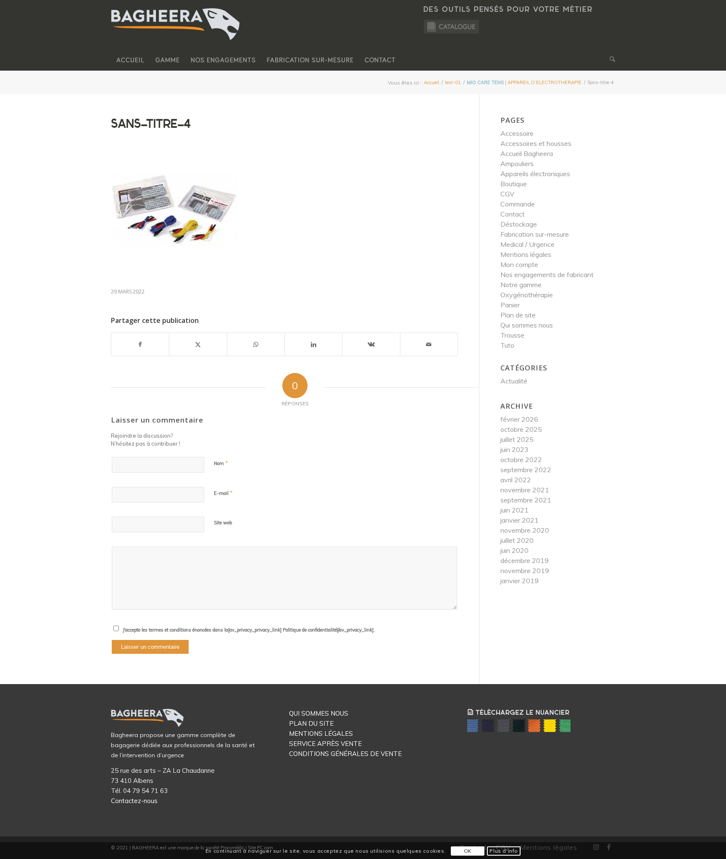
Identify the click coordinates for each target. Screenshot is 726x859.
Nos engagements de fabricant (547, 274)
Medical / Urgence (527, 244)
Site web (223, 523)
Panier (510, 305)
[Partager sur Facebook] (140, 344)
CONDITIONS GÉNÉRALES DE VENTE (345, 754)
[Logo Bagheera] (176, 32)
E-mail (223, 492)
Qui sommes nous (526, 325)
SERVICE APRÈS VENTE (325, 744)
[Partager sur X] (197, 344)
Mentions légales (525, 254)
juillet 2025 (517, 439)
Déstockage (518, 224)
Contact (512, 214)
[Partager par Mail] (429, 344)
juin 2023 (514, 449)
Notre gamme (521, 284)
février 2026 (519, 419)
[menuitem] (130, 60)
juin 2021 (514, 510)
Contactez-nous (134, 801)
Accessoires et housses (535, 143)
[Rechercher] (609, 60)
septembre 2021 (525, 500)
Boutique (513, 184)
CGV (507, 194)
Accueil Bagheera (526, 153)
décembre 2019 (524, 560)
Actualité (513, 381)
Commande (517, 204)
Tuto (507, 345)
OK (468, 851)
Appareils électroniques (535, 173)
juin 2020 (514, 550)
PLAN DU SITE (311, 723)
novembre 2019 (524, 570)
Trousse (512, 335)
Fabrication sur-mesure (534, 234)
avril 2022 (515, 480)
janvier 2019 (519, 580)
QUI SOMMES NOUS (318, 713)
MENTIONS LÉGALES (321, 733)
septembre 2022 (525, 469)
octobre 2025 (521, 429)
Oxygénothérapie (526, 295)
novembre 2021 (524, 490)
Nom (221, 463)
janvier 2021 (519, 520)
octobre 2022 (521, 459)
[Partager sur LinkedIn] (313, 344)
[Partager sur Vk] (371, 344)
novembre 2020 (524, 530)
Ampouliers (517, 163)
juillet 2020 (517, 540)
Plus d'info (503, 851)
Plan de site (518, 315)
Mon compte (519, 264)
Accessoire (517, 133)
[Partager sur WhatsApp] (255, 344)
